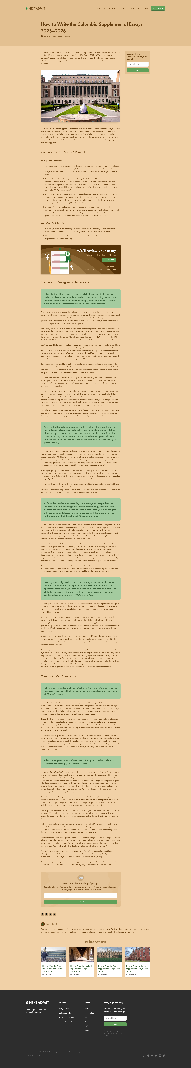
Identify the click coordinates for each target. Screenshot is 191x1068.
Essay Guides (57, 36)
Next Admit (47, 36)
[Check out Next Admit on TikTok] (164, 1055)
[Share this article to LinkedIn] (46, 914)
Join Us (87, 1030)
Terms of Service (109, 1033)
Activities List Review (66, 1017)
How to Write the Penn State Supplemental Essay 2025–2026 (52, 969)
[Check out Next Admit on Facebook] (148, 1055)
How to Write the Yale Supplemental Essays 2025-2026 (109, 969)
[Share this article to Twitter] (50, 914)
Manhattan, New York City (75, 52)
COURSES (112, 8)
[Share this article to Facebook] (42, 914)
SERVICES (101, 8)
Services (88, 1008)
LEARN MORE (109, 260)
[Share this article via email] (54, 914)
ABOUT (122, 8)
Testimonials (89, 1013)
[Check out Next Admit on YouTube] (152, 1055)
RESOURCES (134, 8)
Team (87, 1017)
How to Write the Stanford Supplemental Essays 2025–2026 (81, 969)
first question (55, 702)
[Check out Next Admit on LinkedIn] (160, 1055)
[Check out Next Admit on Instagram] (144, 1056)
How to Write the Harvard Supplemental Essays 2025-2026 (137, 969)
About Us (88, 1021)
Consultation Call (65, 1021)
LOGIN (145, 8)
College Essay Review (111, 861)
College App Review (67, 1013)
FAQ (86, 1026)
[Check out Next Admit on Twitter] (156, 1056)
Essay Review (64, 1008)
